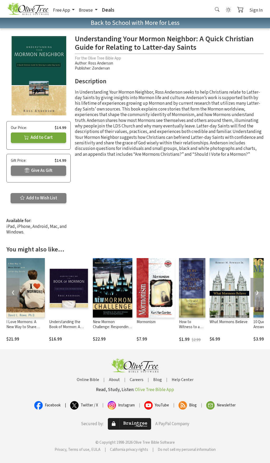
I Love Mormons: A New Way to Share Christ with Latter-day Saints (24, 329)
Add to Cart (41, 137)
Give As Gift (41, 170)
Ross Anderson (100, 63)
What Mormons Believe (229, 322)
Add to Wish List (41, 198)
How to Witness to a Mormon (189, 327)
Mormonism (146, 322)
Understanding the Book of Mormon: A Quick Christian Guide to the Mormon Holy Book (69, 329)
